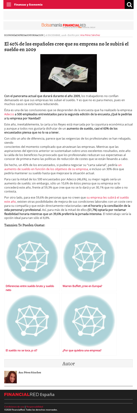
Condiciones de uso (14, 406)
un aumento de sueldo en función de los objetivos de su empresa (63, 167)
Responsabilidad (34, 406)
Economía (10, 35)
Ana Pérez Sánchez (90, 35)
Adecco (9, 114)
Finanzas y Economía (28, 4)
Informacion (35, 35)
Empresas (22, 35)
